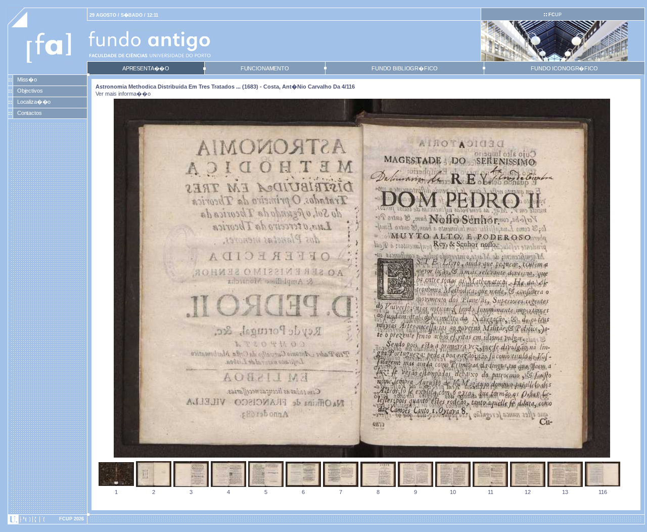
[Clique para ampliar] (362, 456)
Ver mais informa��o (123, 94)
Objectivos (30, 91)
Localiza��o (34, 102)
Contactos (29, 113)
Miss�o (27, 79)
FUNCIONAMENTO (265, 68)
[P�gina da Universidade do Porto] (47, 519)
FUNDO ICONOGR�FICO (564, 68)
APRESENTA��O (145, 68)
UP (555, 14)
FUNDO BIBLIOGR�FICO (404, 68)
